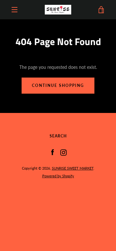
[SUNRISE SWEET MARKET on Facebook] (52, 152)
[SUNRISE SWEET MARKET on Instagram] (63, 152)
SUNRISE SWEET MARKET (72, 168)
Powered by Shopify (58, 176)
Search (58, 136)
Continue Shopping (58, 85)
